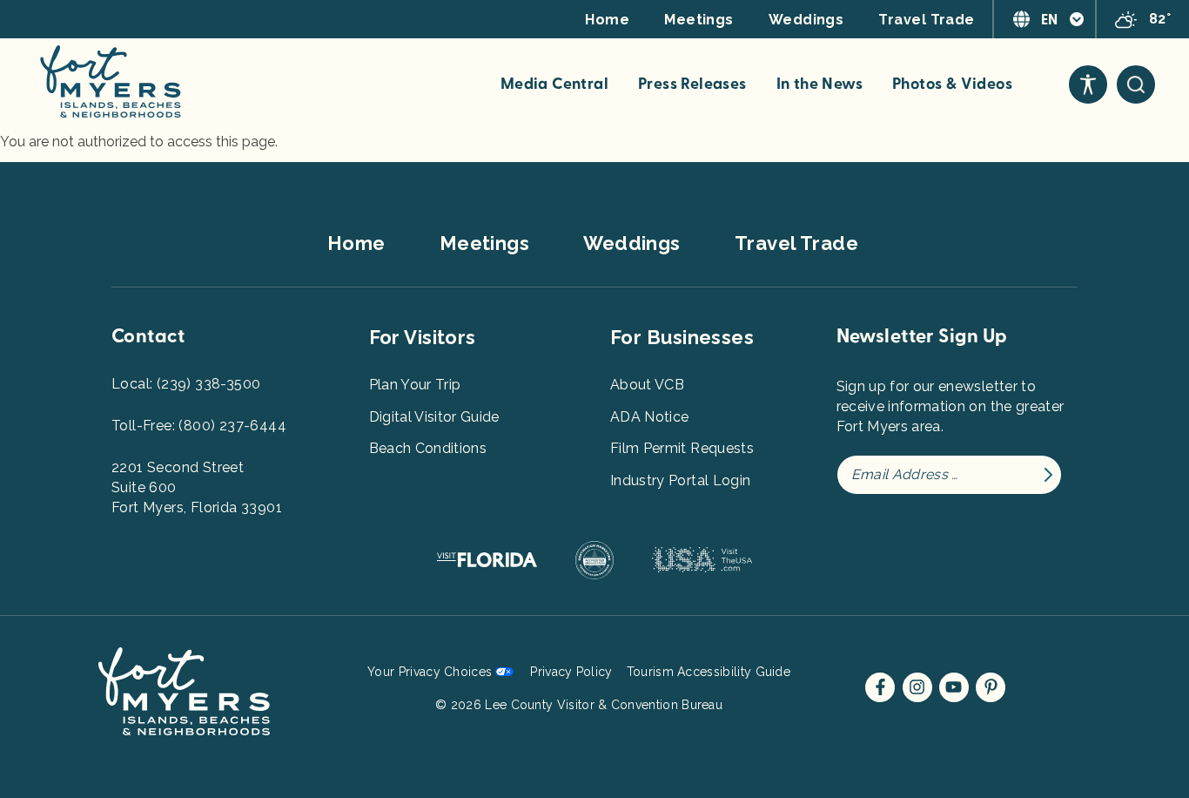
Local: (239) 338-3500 (185, 383)
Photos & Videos (952, 84)
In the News (819, 84)
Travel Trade (926, 19)
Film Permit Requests (682, 448)
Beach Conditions (428, 448)
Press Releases (692, 84)
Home (607, 19)
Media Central (554, 84)
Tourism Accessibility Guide (708, 672)
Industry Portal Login (680, 480)
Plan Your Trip (415, 384)
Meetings (699, 19)
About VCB (647, 384)
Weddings (806, 19)
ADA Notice (649, 417)
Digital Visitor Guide (434, 417)
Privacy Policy (571, 672)
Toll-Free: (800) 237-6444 (198, 425)
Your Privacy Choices (429, 672)
